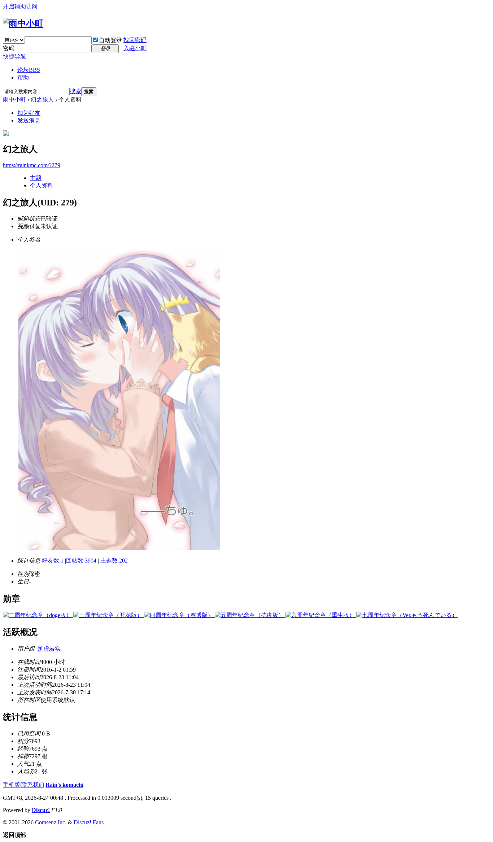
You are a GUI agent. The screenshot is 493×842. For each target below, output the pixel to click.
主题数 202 (114, 560)
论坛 (28, 70)
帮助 (23, 77)
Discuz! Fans (89, 822)
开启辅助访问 (20, 6)
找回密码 (135, 40)
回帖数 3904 (81, 560)
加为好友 (28, 113)
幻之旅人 (42, 99)
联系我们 (32, 785)
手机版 (11, 785)
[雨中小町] (23, 23)
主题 (36, 178)
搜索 (75, 91)
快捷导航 (14, 56)
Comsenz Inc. (50, 822)
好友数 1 (53, 560)
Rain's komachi (64, 785)
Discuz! (41, 810)
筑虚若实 (49, 649)
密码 (8, 48)
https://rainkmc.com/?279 (31, 165)
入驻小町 (135, 48)
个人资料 (41, 185)
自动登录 (110, 40)
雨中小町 (14, 99)
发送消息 (28, 120)
